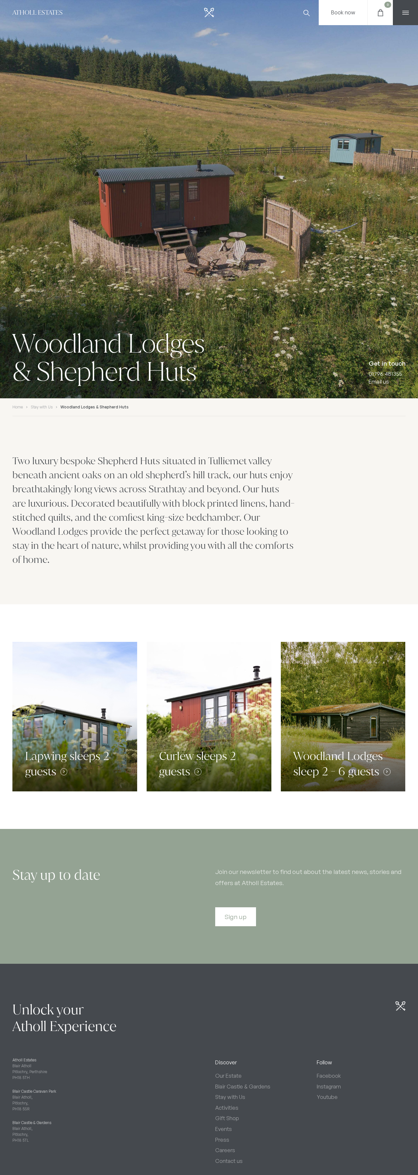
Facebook (329, 1075)
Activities (226, 1107)
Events (223, 1129)
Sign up (236, 917)
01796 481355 (385, 373)
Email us (379, 381)
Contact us (229, 1161)
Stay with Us (42, 407)
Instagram (329, 1086)
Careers (225, 1150)
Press (222, 1139)
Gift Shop (227, 1118)
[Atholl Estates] (209, 12)
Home (17, 407)
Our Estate (228, 1075)
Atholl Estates (37, 12)
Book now (343, 12)
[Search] (306, 12)
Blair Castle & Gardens (242, 1086)
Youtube (327, 1097)
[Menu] (405, 12)
